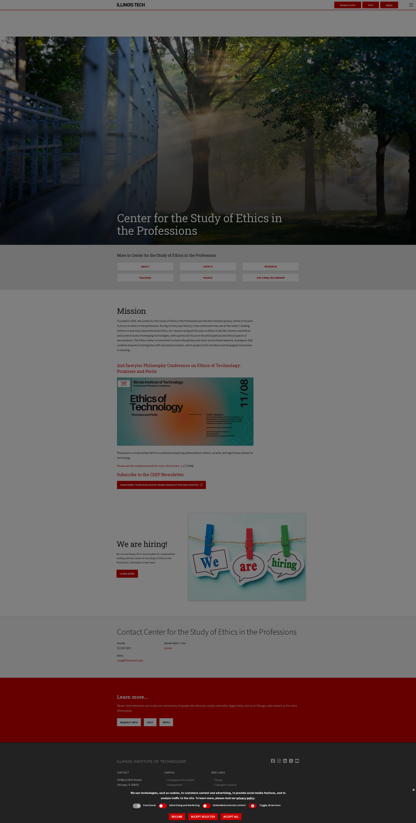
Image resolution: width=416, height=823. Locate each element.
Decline (177, 816)
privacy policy (245, 798)
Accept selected (203, 816)
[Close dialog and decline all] (413, 789)
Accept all (231, 816)
